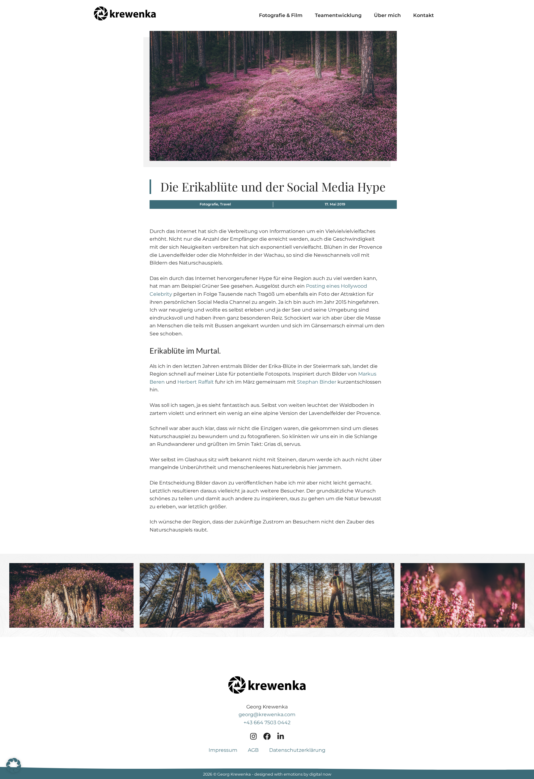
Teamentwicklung (338, 15)
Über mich (387, 15)
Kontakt (423, 15)
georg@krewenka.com (267, 714)
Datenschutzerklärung (297, 750)
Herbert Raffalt (195, 382)
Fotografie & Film (281, 15)
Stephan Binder (316, 382)
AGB (253, 750)
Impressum (223, 750)
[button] (71, 595)
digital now (320, 774)
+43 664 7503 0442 (267, 722)
